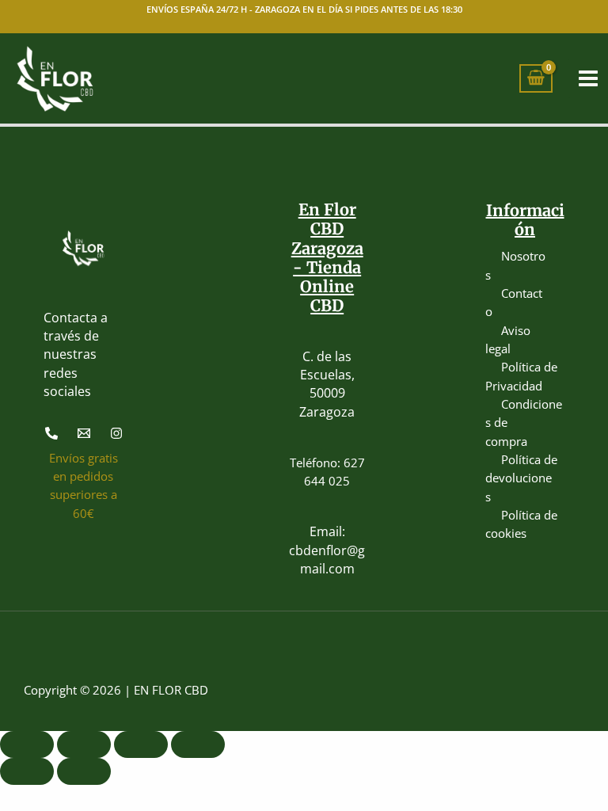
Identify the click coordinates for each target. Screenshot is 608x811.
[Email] (84, 433)
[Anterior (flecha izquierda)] (27, 771)
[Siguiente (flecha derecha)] (84, 771)
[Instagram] (116, 433)
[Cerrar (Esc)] (198, 744)
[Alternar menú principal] (588, 78)
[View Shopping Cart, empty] (536, 78)
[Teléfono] (51, 433)
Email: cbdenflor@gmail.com (327, 550)
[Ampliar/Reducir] (27, 744)
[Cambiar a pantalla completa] (84, 744)
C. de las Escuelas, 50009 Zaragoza (327, 384)
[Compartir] (141, 744)
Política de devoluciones (521, 477)
